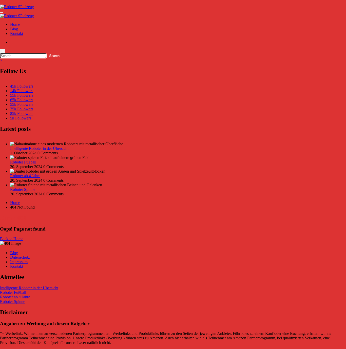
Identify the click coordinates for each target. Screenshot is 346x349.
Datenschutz (20, 257)
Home (15, 24)
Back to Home (11, 239)
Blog (14, 29)
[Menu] (2, 12)
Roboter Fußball (23, 162)
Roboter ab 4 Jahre (25, 176)
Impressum (19, 262)
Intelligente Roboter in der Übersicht (39, 148)
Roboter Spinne (22, 189)
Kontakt (16, 33)
